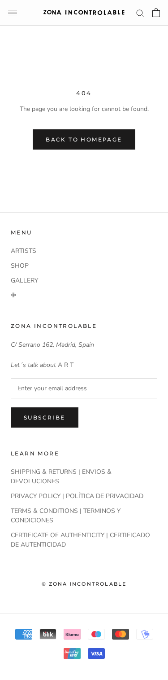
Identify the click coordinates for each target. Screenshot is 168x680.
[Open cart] (156, 12)
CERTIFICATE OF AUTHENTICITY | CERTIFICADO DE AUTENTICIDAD (80, 540)
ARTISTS (23, 251)
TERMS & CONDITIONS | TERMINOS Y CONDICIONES (66, 516)
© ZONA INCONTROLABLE (84, 584)
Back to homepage (84, 139)
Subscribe (44, 417)
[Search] (140, 13)
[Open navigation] (12, 12)
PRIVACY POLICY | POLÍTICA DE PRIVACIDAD (77, 496)
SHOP (20, 265)
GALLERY (24, 280)
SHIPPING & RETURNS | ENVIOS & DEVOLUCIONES (61, 477)
